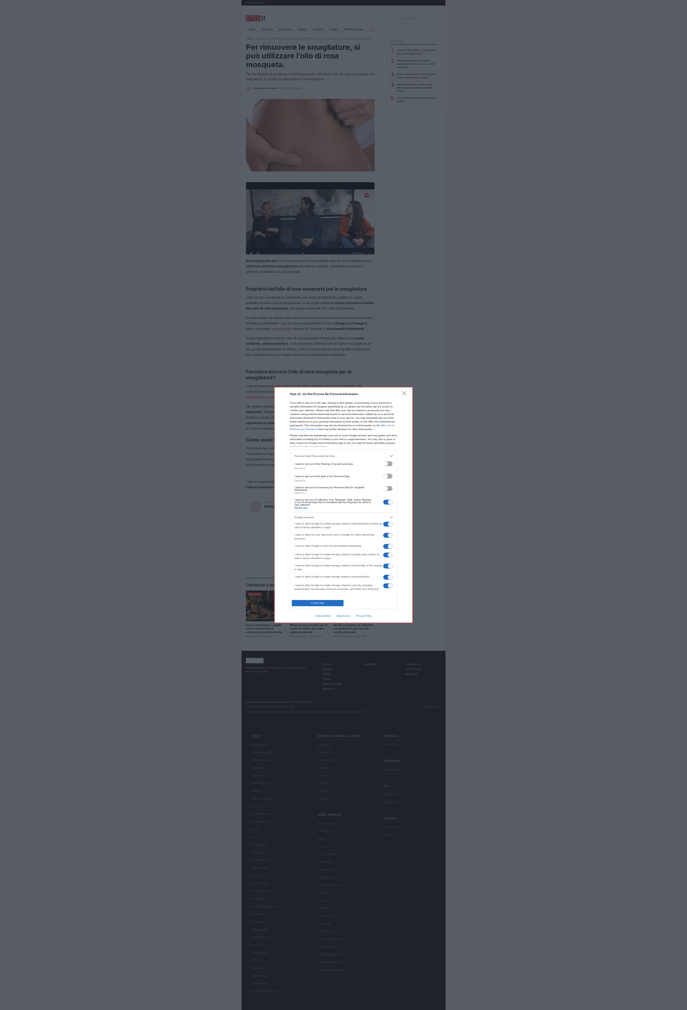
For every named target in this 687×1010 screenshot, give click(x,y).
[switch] (388, 463)
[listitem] (343, 456)
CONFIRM (317, 603)
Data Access (343, 615)
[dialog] (343, 505)
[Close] (405, 394)
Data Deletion (323, 615)
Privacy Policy (364, 615)
